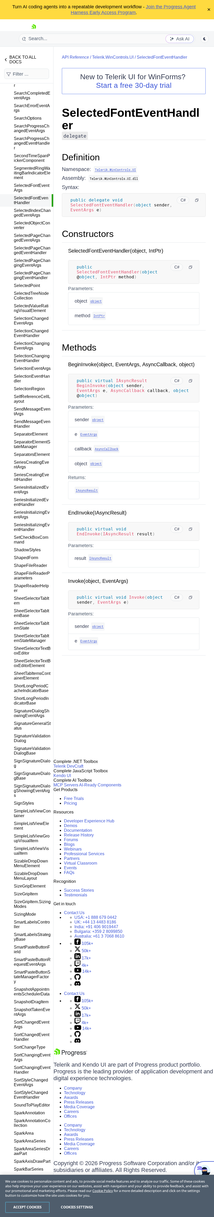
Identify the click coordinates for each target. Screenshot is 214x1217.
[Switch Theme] (204, 39)
